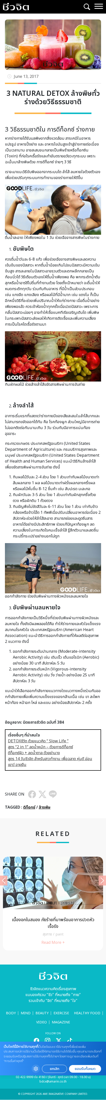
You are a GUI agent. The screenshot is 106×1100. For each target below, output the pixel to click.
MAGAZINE (61, 1022)
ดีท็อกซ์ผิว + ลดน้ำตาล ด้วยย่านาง (34, 753)
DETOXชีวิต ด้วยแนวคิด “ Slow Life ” (38, 741)
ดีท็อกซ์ (29, 807)
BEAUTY (42, 1013)
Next (102, 880)
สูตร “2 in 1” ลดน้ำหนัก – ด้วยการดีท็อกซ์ (40, 747)
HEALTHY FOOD (87, 1013)
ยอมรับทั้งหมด (85, 1068)
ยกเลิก (54, 1068)
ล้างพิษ (45, 807)
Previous (3, 880)
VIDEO (41, 1022)
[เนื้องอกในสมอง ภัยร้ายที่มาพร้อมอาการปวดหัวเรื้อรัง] (53, 904)
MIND (26, 1013)
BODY (11, 1013)
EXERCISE (61, 1013)
